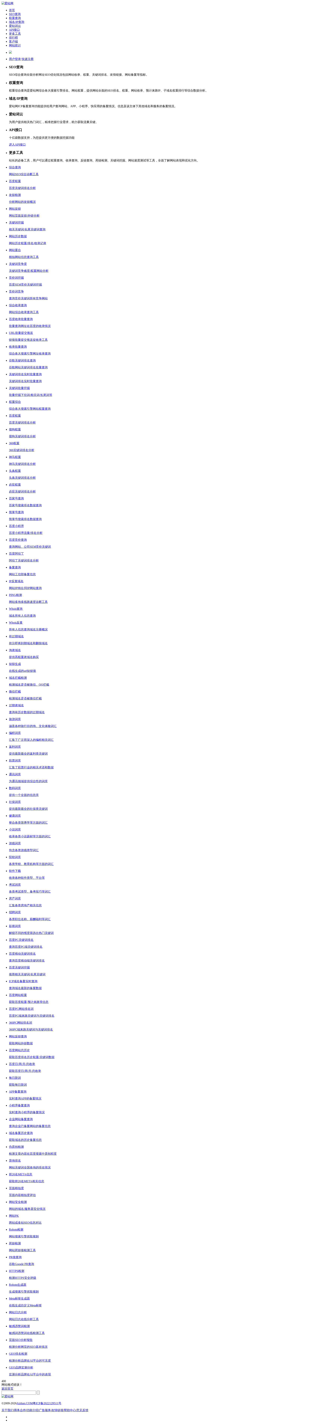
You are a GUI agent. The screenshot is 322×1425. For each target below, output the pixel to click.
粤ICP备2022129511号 (47, 1403)
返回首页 (7, 1388)
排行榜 (13, 37)
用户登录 (15, 59)
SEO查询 (15, 14)
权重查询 (15, 18)
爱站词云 (15, 25)
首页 (12, 10)
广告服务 (45, 1410)
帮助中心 (70, 1410)
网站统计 (15, 45)
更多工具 (15, 33)
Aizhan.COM (25, 1403)
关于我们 (7, 1410)
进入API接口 (17, 144)
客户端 (13, 41)
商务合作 (20, 1410)
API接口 (14, 29)
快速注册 (28, 59)
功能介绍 (32, 1410)
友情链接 (57, 1410)
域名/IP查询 (16, 21)
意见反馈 (82, 1410)
